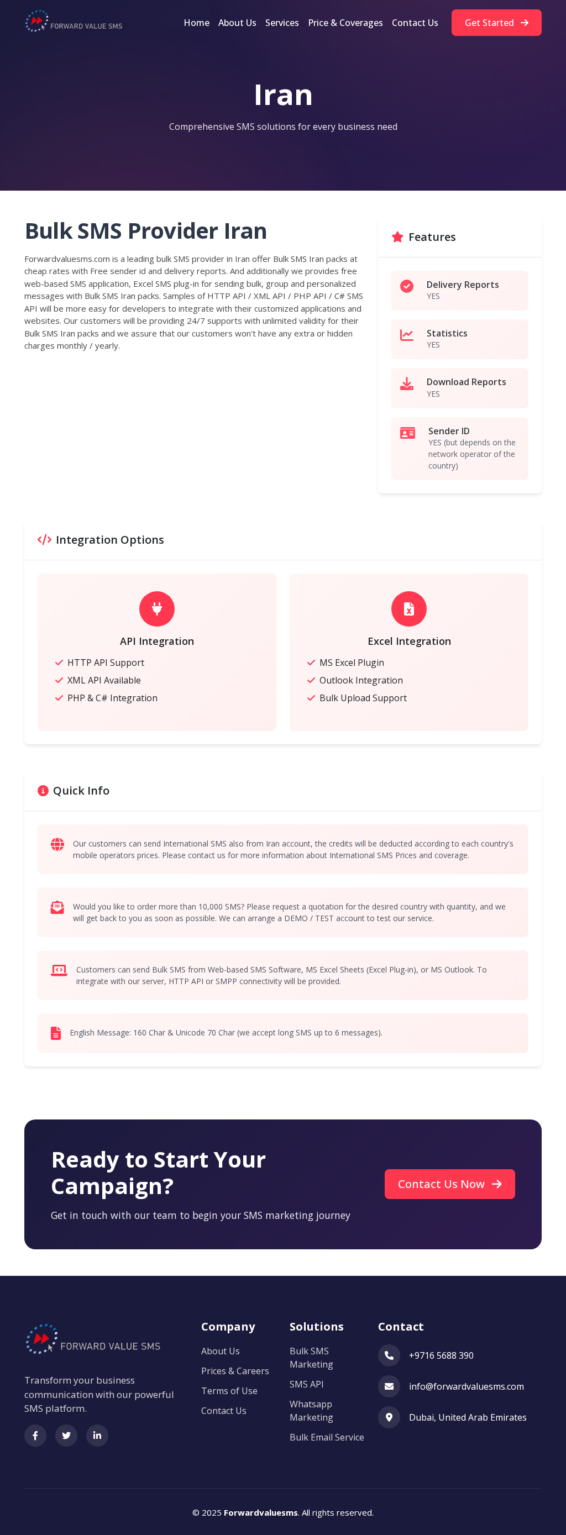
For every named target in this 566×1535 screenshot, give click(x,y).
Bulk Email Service (327, 1437)
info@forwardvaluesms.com (466, 1386)
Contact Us (415, 23)
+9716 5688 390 (441, 1355)
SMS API (307, 1384)
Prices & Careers (235, 1371)
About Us (237, 23)
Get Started (490, 23)
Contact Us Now (443, 1183)
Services (282, 23)
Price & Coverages (345, 23)
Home (196, 23)
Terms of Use (229, 1391)
